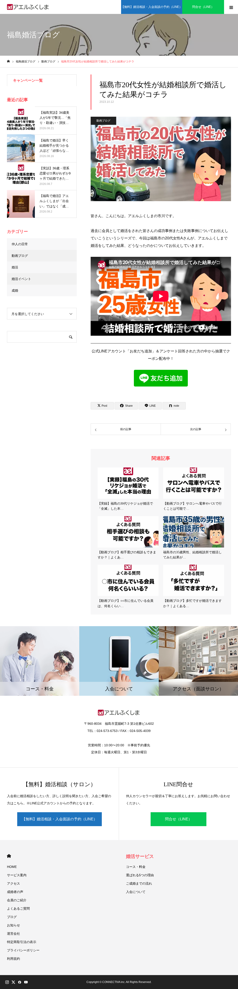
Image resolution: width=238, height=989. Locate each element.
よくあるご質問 (18, 908)
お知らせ (13, 925)
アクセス (13, 883)
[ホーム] (8, 61)
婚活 (15, 267)
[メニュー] (231, 7)
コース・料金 (135, 867)
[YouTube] (25, 982)
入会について (135, 892)
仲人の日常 (20, 244)
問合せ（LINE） (203, 7)
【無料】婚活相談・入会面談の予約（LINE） (151, 7)
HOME (9, 856)
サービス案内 (16, 875)
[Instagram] (7, 982)
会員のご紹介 (16, 900)
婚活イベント (21, 279)
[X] (13, 982)
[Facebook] (19, 982)
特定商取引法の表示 (21, 942)
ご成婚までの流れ (139, 883)
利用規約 (13, 958)
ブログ (12, 917)
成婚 (15, 290)
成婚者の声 (15, 892)
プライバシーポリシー (23, 950)
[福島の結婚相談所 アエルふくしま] (28, 7)
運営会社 (13, 933)
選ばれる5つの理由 (140, 875)
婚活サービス (140, 856)
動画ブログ (103, 120)
